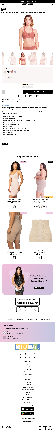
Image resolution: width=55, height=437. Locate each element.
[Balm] (42, 207)
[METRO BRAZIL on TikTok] (34, 358)
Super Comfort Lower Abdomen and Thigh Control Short (40, 200)
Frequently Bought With (27, 156)
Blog (27, 364)
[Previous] (4, 59)
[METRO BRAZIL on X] (25, 354)
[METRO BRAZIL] (27, 4)
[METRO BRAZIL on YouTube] (34, 354)
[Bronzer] (11, 71)
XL (14, 77)
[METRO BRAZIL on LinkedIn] (20, 354)
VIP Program (27, 384)
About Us (27, 367)
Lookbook (27, 372)
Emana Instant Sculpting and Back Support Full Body (14, 200)
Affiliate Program (27, 387)
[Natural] (5, 71)
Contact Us (27, 369)
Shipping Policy (27, 402)
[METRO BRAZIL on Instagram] (29, 358)
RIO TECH (10, 427)
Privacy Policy (27, 397)
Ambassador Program (27, 389)
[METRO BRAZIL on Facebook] (29, 354)
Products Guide (27, 374)
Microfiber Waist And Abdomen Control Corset (40, 251)
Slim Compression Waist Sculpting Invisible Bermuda (14, 251)
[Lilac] (15, 71)
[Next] (50, 59)
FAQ (27, 395)
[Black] (8, 71)
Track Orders (27, 382)
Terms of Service (27, 400)
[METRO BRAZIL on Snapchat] (25, 358)
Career (27, 379)
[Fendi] (37, 207)
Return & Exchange (27, 405)
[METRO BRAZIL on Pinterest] (20, 358)
